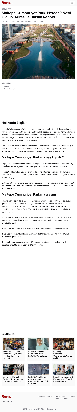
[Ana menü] (72, 3)
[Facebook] (11, 401)
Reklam (72, 397)
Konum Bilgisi (8, 86)
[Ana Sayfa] (7, 2)
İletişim (49, 397)
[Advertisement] (38, 106)
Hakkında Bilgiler (9, 89)
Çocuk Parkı (7, 9)
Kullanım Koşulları (57, 397)
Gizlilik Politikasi (65, 397)
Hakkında (41, 397)
